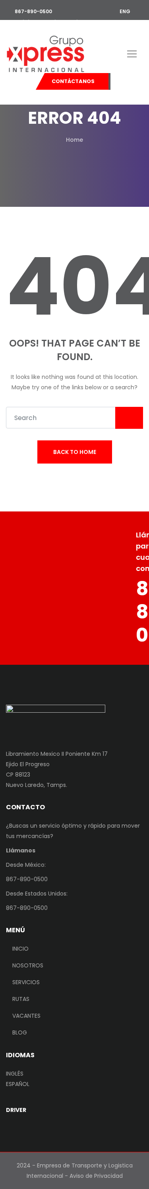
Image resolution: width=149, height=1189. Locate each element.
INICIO (20, 949)
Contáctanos (73, 81)
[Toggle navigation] (132, 54)
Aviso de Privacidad (96, 1176)
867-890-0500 (33, 11)
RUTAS (20, 999)
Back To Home (74, 452)
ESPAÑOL (17, 1084)
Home (74, 140)
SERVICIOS (26, 982)
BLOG (19, 1032)
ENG (124, 11)
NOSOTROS (27, 965)
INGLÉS (14, 1074)
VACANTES (26, 1016)
